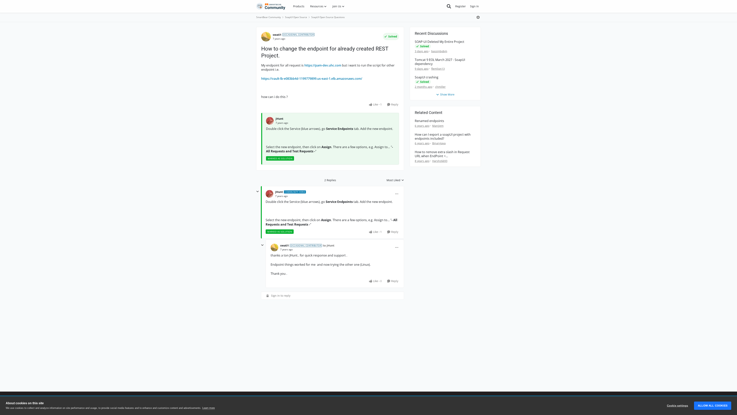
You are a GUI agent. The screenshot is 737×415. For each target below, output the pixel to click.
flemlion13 (438, 69)
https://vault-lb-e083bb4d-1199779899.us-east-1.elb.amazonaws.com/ (311, 78)
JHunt (279, 118)
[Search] (449, 6)
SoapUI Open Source (296, 17)
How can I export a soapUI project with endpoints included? (443, 137)
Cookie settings (677, 405)
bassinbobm (439, 51)
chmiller (440, 87)
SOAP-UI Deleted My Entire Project (439, 42)
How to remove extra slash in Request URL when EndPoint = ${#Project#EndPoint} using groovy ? (442, 154)
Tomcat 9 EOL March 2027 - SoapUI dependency (440, 62)
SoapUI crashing (426, 77)
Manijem (438, 126)
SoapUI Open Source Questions (328, 17)
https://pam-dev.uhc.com (322, 65)
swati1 (277, 35)
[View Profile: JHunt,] (270, 121)
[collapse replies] (257, 191)
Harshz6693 (439, 161)
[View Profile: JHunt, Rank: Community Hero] (269, 194)
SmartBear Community (268, 17)
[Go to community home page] (270, 6)
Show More (447, 94)
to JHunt (328, 245)
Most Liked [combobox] (395, 180)
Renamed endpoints (429, 121)
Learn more (208, 408)
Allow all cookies (712, 405)
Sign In (474, 6)
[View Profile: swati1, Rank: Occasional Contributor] (266, 37)
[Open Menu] (478, 17)
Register (460, 6)
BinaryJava (439, 143)
